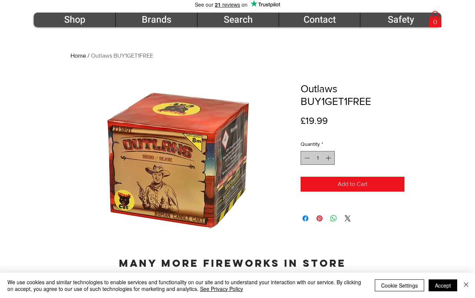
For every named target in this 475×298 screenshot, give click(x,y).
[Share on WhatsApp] (333, 218)
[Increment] (329, 157)
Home (78, 55)
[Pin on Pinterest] (319, 218)
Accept (443, 285)
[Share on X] (347, 218)
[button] (435, 19)
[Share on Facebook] (305, 218)
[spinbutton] (317, 157)
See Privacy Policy (221, 288)
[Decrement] (306, 157)
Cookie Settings (399, 285)
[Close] (466, 285)
